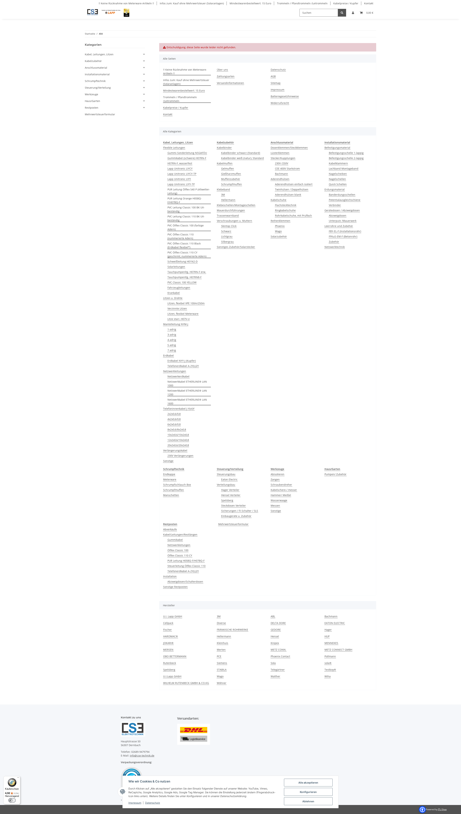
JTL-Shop (442, 809)
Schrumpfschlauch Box (177, 484)
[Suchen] (342, 13)
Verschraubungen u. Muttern (234, 220)
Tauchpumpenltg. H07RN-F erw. (186, 272)
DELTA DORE (278, 623)
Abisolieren (277, 474)
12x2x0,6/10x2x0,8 (178, 440)
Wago (278, 231)
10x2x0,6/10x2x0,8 (178, 434)
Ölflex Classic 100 (177, 550)
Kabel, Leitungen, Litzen (99, 54)
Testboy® (330, 669)
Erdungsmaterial (335, 189)
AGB (273, 76)
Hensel (275, 636)
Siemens (222, 663)
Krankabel (173, 293)
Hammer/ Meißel (281, 495)
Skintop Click (228, 226)
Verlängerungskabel (175, 450)
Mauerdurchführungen (231, 210)
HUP (327, 636)
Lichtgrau (226, 236)
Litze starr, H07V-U (178, 319)
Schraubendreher (281, 484)
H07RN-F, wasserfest (179, 163)
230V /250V (281, 163)
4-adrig (171, 340)
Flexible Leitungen (174, 147)
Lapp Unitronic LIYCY (180, 168)
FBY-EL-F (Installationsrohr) (345, 231)
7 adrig (171, 350)
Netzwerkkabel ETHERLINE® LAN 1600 (187, 401)
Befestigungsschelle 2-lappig (346, 158)
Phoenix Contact (280, 656)
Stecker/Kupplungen (283, 158)
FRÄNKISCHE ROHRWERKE (232, 629)
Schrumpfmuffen (231, 184)
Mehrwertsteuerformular (233, 524)
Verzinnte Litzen (177, 308)
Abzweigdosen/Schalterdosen (185, 581)
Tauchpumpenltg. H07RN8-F (184, 277)
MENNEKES (331, 643)
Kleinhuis (222, 643)
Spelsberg (227, 500)
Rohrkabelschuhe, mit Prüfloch (293, 215)
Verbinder (335, 205)
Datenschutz (152, 802)
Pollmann (330, 656)
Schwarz (226, 231)
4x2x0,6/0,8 (174, 419)
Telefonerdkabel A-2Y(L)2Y (183, 366)
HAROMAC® (170, 636)
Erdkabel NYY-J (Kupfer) (181, 360)
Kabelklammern (338, 163)
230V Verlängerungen (180, 455)
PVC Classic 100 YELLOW (181, 282)
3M (223, 194)
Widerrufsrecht (280, 103)
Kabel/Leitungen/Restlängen (180, 534)
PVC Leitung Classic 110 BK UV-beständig (186, 218)
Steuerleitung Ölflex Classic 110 (186, 566)
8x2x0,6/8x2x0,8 (176, 429)
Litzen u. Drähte (172, 298)
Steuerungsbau (226, 474)
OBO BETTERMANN (174, 656)
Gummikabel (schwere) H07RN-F (186, 158)
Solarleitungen (176, 266)
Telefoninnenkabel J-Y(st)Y (178, 408)
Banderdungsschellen (342, 194)
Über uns (222, 69)
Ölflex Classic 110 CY (179, 555)
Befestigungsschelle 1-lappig (346, 153)
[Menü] (18, 778)
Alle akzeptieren (308, 782)
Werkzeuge (91, 94)
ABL (273, 616)
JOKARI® (168, 643)
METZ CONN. (278, 649)
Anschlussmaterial (96, 67)
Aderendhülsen (280, 179)
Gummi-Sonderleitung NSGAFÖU (187, 153)
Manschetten (171, 495)
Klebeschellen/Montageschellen (236, 205)
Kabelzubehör (93, 61)
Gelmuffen (227, 168)
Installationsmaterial (97, 74)
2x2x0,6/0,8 (174, 414)
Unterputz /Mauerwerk (342, 220)
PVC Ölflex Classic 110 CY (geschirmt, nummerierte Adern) (186, 254)
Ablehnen (308, 801)
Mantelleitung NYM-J (175, 324)
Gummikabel (175, 539)
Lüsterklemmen (280, 153)
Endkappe (169, 474)
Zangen (275, 479)
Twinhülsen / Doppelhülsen (291, 189)
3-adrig (171, 334)
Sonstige (168, 461)
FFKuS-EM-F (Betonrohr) (343, 236)
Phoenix (280, 226)
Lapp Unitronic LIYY (179, 179)
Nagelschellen (337, 179)
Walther (275, 676)
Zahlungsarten (225, 76)
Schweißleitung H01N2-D (182, 261)
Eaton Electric (229, 479)
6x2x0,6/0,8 (174, 424)
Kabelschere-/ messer (284, 490)
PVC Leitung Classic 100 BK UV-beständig (186, 209)
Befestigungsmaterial (337, 147)
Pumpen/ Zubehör (335, 474)
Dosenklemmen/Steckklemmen (289, 147)
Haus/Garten (92, 101)
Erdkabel (168, 355)
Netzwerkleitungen (174, 371)
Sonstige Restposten (175, 586)
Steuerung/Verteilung (98, 87)
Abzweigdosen (337, 215)
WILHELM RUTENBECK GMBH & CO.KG (186, 683)
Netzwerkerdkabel (178, 376)
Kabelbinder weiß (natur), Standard (242, 158)
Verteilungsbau (226, 484)
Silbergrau (227, 241)
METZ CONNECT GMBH (338, 649)
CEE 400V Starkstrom (287, 168)
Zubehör (334, 241)
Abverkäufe (170, 529)
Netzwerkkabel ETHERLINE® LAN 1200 (187, 392)
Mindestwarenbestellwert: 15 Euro (250, 3)
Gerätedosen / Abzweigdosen (342, 210)
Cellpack (168, 623)
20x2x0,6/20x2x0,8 (178, 445)
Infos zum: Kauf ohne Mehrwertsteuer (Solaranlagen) (192, 3)
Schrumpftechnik (95, 81)
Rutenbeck (169, 663)
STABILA (222, 669)
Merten (221, 649)
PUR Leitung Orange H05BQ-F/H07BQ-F (184, 200)
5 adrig (171, 345)
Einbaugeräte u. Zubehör (236, 516)
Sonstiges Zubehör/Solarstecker (236, 247)
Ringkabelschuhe (285, 210)
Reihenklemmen (280, 220)
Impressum (134, 802)
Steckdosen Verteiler (233, 505)
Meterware (169, 479)
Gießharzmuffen (231, 173)
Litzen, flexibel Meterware (182, 313)
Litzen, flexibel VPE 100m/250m (186, 303)
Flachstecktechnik (285, 205)
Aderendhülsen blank (288, 194)
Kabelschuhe (278, 200)
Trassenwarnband (228, 215)
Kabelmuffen (224, 163)
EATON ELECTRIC (335, 623)
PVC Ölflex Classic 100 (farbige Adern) (185, 227)
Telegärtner (278, 669)
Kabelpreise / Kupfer (345, 3)
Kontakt (368, 3)
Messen (275, 505)
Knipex (275, 643)
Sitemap (276, 83)
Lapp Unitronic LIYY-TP (181, 184)
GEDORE (276, 629)
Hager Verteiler (230, 490)
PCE (219, 656)
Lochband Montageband (343, 168)
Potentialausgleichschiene (344, 200)
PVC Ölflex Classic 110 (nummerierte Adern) (180, 236)
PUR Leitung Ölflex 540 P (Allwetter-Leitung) (188, 191)
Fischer (167, 629)
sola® (328, 663)
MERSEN (168, 649)
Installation (170, 576)
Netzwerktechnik (335, 247)
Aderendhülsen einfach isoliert (293, 184)
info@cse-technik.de (142, 755)
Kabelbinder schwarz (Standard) (240, 153)
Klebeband (223, 189)
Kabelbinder (224, 147)
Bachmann (281, 173)
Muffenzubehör (230, 179)
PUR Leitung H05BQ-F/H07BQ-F (186, 560)
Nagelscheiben (338, 173)
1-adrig (171, 329)
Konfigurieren (308, 791)
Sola (273, 663)
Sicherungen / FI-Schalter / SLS (239, 510)
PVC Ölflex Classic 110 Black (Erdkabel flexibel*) (184, 245)
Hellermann (228, 200)
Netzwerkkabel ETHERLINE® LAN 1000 (187, 383)
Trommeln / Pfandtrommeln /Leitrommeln (302, 3)
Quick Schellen (338, 184)
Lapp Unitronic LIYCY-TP (181, 173)
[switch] (12, 800)
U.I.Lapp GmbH (172, 676)
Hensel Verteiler (230, 495)
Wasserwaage (279, 500)
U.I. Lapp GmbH (172, 616)
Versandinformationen (230, 83)
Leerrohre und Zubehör (339, 226)
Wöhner (221, 683)
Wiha (328, 676)
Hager (328, 629)
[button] (353, 12)
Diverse (221, 623)
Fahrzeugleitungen (178, 287)
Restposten (91, 107)
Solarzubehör (279, 236)
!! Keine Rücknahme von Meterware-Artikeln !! (126, 3)
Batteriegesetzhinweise (285, 96)
